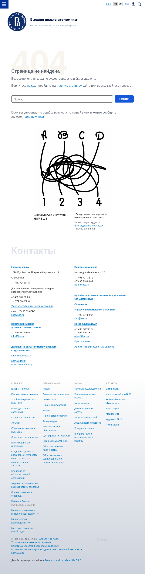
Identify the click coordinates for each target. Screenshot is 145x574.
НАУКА (78, 383)
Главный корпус (20, 267)
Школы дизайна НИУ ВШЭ (88, 225)
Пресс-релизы (82, 341)
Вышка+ (47, 410)
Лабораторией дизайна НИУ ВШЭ (62, 560)
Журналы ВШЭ (114, 419)
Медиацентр (113, 413)
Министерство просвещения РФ (20, 520)
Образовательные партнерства (53, 448)
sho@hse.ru (80, 318)
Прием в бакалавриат (54, 404)
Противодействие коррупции (21, 444)
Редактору (102, 539)
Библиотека (112, 388)
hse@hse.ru (17, 314)
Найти (124, 98)
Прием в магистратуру (55, 415)
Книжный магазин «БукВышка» (115, 401)
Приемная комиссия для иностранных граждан (26, 325)
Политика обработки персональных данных (35, 545)
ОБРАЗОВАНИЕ (51, 383)
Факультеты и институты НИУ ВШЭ (50, 217)
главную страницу (69, 85)
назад (31, 85)
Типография (112, 408)
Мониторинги (81, 402)
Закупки (15, 422)
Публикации (112, 424)
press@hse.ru (81, 336)
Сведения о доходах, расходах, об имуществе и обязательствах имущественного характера (24, 458)
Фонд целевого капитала (24, 437)
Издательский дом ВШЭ (119, 394)
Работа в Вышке (20, 501)
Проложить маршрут (22, 364)
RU (115, 4)
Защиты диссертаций (86, 417)
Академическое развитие (87, 422)
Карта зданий (18, 360)
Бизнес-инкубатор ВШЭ (55, 440)
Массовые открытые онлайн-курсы (22, 529)
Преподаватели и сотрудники (20, 410)
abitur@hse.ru (81, 284)
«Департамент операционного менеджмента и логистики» (90, 215)
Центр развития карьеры (56, 435)
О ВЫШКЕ (16, 383)
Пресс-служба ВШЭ (85, 323)
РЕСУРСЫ (111, 383)
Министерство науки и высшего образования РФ (25, 511)
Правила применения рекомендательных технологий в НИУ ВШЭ (46, 549)
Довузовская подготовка (56, 394)
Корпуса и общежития (23, 417)
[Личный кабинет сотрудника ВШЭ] (133, 4)
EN (120, 4)
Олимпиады (49, 399)
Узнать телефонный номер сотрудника (32, 305)
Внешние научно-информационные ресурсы (84, 437)
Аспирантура (50, 421)
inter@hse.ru (18, 336)
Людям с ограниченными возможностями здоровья (25, 485)
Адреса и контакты (49, 538)
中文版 (108, 4)
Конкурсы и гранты (84, 428)
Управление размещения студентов (94, 309)
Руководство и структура (24, 394)
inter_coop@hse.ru (21, 355)
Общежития (80, 304)
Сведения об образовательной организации (20, 474)
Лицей (46, 388)
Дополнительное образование (52, 428)
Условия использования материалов (94, 346)
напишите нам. (34, 117)
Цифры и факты (20, 388)
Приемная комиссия (85, 267)
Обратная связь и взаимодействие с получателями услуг (53, 458)
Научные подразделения (88, 388)
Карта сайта (18, 552)
